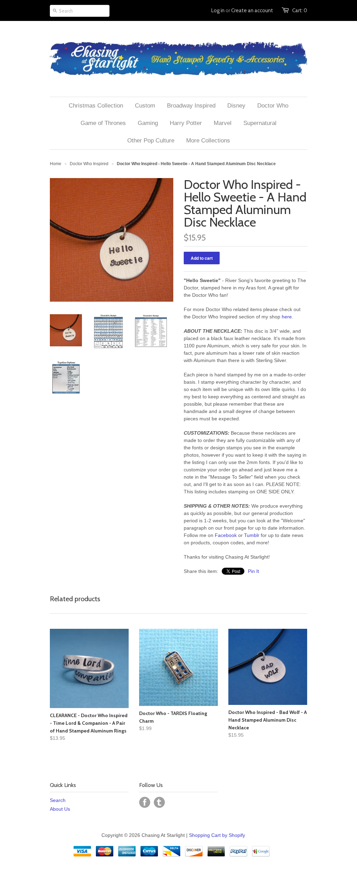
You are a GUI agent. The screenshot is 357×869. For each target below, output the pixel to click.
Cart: (299, 10)
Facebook (226, 535)
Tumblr (251, 535)
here (287, 316)
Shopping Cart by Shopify (217, 835)
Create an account (252, 10)
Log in (218, 10)
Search (58, 800)
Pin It (253, 571)
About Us (60, 809)
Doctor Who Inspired (89, 163)
